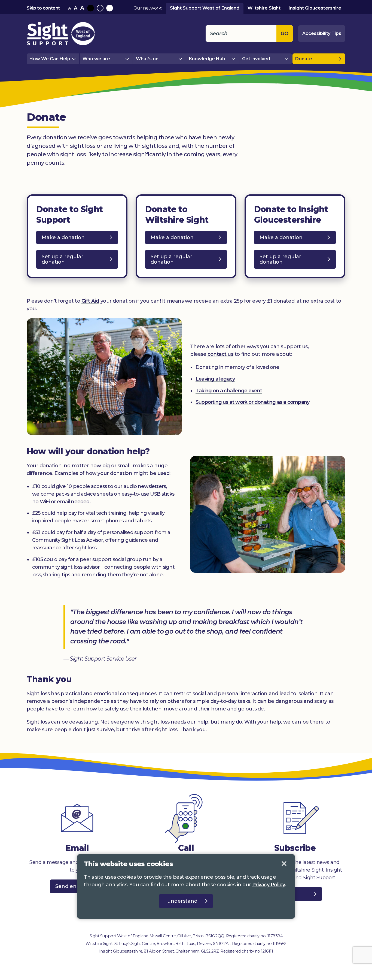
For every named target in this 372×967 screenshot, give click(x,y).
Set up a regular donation (64, 261)
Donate (303, 58)
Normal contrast (100, 8)
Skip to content (43, 8)
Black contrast (90, 8)
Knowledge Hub (207, 58)
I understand (284, 864)
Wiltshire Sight (264, 8)
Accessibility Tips (321, 33)
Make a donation (74, 239)
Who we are (96, 58)
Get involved (256, 58)
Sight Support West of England (204, 8)
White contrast (109, 8)
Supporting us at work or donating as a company (252, 402)
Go (284, 34)
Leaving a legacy (215, 379)
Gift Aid (90, 301)
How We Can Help (49, 58)
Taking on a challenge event (229, 391)
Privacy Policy (268, 885)
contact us (221, 354)
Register (284, 894)
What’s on (147, 58)
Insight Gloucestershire (315, 8)
